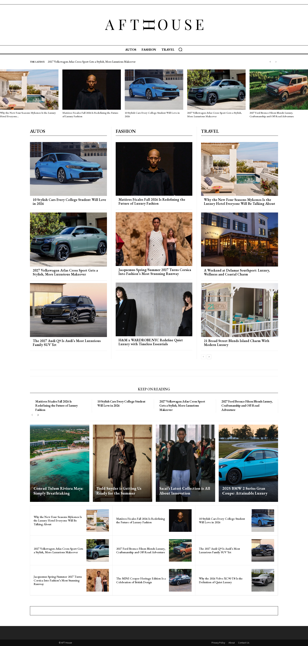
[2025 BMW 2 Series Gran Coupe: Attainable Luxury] (248, 463)
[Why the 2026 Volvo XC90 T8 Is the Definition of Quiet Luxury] (262, 580)
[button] (180, 49)
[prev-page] (203, 356)
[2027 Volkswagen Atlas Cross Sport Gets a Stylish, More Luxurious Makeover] (216, 89)
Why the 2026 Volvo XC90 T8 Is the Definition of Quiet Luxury (221, 580)
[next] (276, 62)
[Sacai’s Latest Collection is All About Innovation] (185, 463)
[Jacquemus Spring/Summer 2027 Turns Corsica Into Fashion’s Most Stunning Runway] (154, 239)
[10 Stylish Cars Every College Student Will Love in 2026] (154, 89)
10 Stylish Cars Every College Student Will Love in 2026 (69, 201)
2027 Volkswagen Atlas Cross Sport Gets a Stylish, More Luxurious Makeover (214, 114)
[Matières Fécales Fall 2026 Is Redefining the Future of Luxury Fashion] (91, 89)
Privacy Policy (218, 642)
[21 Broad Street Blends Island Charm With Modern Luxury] (239, 310)
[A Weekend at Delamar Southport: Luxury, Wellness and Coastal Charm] (239, 239)
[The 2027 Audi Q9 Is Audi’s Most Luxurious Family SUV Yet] (68, 310)
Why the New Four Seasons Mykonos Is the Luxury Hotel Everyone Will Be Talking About (239, 201)
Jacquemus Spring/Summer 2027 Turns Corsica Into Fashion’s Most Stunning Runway (155, 271)
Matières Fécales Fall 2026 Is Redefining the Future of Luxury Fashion (152, 201)
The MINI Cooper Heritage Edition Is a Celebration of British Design (141, 580)
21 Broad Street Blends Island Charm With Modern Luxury (236, 342)
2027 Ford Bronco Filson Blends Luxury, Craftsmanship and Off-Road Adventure (272, 114)
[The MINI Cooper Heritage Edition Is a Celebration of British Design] (180, 580)
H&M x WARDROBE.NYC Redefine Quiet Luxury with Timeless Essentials (151, 342)
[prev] (270, 62)
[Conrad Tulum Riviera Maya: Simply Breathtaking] (59, 463)
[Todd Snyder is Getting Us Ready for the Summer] (122, 463)
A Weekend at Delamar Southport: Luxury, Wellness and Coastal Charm (237, 272)
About (232, 642)
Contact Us (243, 642)
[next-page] (209, 356)
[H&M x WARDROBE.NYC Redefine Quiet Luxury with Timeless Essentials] (154, 309)
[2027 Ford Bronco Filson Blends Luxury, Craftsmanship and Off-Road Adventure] (279, 89)
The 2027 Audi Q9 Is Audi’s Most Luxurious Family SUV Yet (84, 62)
